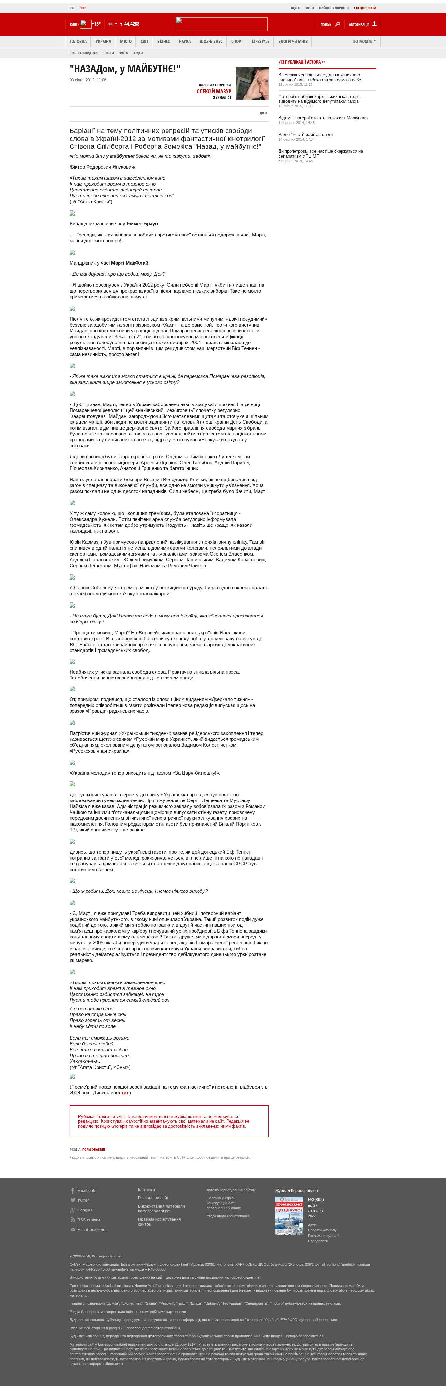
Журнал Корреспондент (297, 1190)
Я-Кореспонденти (84, 52)
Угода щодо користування (228, 1216)
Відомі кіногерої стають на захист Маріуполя (323, 117)
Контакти (146, 1190)
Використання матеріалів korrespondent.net (161, 1208)
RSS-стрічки (88, 1220)
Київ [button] (73, 24)
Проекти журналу (322, 1230)
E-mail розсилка (92, 1229)
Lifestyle (260, 41)
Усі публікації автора (300, 62)
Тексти (108, 52)
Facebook (86, 1190)
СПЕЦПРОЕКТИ (365, 8)
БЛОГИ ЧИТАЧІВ (293, 41)
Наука (185, 41)
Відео (138, 52)
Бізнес (163, 41)
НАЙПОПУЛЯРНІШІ (334, 8)
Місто (126, 41)
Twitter (83, 1200)
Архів (312, 1225)
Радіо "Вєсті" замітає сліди (306, 134)
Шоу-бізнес (211, 41)
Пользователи (93, 1149)
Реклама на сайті (154, 1198)
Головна (78, 41)
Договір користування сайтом (231, 1190)
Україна (103, 41)
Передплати (318, 1241)
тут (124, 1092)
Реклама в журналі (323, 1236)
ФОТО (309, 8)
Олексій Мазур (214, 91)
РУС (72, 8)
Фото (123, 52)
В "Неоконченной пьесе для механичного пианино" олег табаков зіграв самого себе (320, 77)
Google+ (85, 1210)
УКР (83, 8)
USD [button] (111, 24)
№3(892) (316, 1199)
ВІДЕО (295, 8)
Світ (144, 41)
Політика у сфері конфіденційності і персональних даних (224, 1203)
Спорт (237, 41)
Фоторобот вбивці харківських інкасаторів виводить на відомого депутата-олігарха (320, 99)
